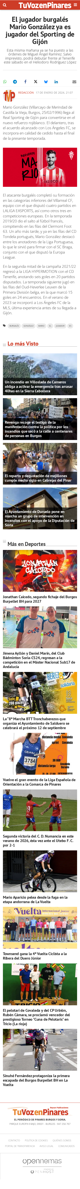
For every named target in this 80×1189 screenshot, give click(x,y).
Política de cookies (36, 1140)
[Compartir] (4, 81)
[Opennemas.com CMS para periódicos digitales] (42, 1166)
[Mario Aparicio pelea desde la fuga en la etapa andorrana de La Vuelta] (40, 871)
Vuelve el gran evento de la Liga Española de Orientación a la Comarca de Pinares (39, 782)
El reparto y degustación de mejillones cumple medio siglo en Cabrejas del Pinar (38, 478)
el (50, 326)
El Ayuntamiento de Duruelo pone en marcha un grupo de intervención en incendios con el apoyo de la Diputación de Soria (40, 518)
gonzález (28, 326)
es (70, 326)
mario (41, 326)
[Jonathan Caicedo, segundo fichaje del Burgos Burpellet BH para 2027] (40, 571)
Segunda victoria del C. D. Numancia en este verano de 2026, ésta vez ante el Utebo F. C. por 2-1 (38, 841)
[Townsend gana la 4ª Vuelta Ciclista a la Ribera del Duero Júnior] (40, 928)
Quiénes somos (62, 1140)
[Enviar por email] (74, 81)
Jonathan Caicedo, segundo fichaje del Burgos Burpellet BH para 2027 (40, 599)
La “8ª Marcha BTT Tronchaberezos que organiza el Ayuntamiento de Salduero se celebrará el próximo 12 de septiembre (36, 723)
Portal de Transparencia (20, 1146)
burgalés (14, 326)
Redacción (26, 92)
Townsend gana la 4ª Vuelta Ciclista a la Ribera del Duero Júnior (35, 956)
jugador (60, 326)
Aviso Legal (46, 1146)
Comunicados (66, 1146)
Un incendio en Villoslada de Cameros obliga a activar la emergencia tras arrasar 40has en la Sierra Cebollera (39, 386)
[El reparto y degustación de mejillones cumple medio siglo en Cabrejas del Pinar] (40, 463)
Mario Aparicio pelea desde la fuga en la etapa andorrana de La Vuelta (35, 899)
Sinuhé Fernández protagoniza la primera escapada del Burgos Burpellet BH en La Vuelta (36, 1080)
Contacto (14, 1140)
